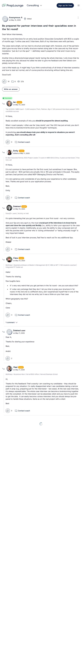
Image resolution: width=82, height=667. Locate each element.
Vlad (15, 367)
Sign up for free (65, 5)
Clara (15, 258)
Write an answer (11, 89)
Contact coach (24, 142)
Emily (16, 150)
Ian (15, 102)
